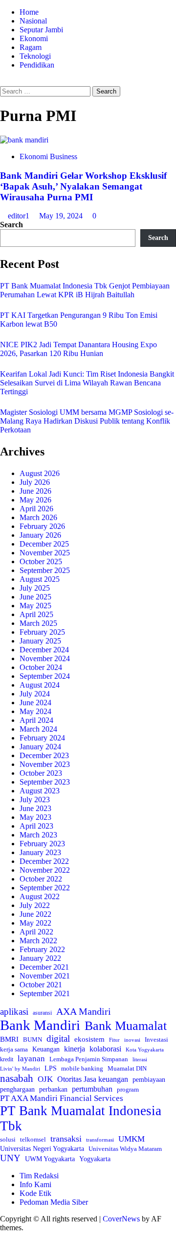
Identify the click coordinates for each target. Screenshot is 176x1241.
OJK (45, 1079)
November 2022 (45, 870)
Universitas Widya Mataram (125, 1148)
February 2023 (42, 843)
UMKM (131, 1139)
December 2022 (44, 861)
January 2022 (40, 958)
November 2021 (45, 976)
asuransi (42, 1013)
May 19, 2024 (62, 216)
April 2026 (36, 508)
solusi (8, 1139)
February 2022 (42, 949)
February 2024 (42, 738)
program (128, 1089)
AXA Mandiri (83, 1011)
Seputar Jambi (41, 29)
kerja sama (14, 1049)
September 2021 (45, 993)
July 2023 (35, 799)
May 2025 (35, 605)
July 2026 (35, 482)
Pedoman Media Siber (54, 1202)
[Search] (3, 81)
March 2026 (38, 517)
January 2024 (40, 746)
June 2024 (35, 702)
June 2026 (35, 491)
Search (11, 224)
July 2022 (35, 905)
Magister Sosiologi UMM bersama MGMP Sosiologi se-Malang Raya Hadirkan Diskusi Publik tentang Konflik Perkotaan (87, 421)
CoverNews (121, 1219)
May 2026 (35, 500)
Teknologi (35, 56)
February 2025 (42, 632)
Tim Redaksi (39, 1175)
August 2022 (40, 896)
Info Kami (35, 1184)
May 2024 (35, 711)
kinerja (74, 1048)
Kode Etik (35, 1193)
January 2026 (40, 535)
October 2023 (41, 773)
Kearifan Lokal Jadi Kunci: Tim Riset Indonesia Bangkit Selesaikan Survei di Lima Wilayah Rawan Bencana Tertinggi (87, 383)
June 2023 (35, 808)
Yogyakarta (94, 1159)
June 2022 (35, 914)
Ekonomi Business (48, 156)
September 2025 (45, 570)
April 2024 (36, 720)
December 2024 (44, 649)
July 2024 (35, 694)
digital (58, 1038)
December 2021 (44, 967)
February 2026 (42, 526)
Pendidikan (37, 65)
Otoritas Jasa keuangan (92, 1079)
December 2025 (44, 544)
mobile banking (82, 1068)
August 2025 (40, 579)
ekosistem (89, 1039)
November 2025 (45, 553)
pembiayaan (148, 1079)
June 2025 (35, 597)
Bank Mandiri (40, 1025)
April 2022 (36, 932)
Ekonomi (34, 38)
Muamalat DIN (127, 1068)
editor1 (19, 216)
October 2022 (41, 879)
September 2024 (45, 676)
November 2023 (45, 764)
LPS (50, 1068)
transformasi (100, 1140)
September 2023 (45, 782)
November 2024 (45, 658)
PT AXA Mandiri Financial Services (61, 1098)
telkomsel (33, 1139)
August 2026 (40, 473)
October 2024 (41, 667)
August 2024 (40, 685)
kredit (6, 1059)
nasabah (16, 1078)
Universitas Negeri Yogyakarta (42, 1148)
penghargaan (17, 1089)
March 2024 (38, 729)
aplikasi (14, 1011)
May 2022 (35, 923)
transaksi (66, 1139)
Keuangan (46, 1049)
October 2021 (41, 984)
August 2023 (40, 791)
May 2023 (35, 817)
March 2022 (38, 940)
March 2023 (38, 835)
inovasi (132, 1040)
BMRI (9, 1039)
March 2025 (38, 623)
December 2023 (44, 755)
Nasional (33, 21)
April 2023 (36, 826)
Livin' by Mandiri (20, 1069)
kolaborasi (105, 1049)
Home (29, 12)
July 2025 (35, 588)
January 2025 (40, 641)
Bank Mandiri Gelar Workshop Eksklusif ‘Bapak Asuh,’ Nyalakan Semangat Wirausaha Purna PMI (83, 186)
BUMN (32, 1039)
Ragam (31, 47)
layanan (31, 1058)
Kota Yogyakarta (145, 1049)
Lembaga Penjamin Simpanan (88, 1059)
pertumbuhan (92, 1089)
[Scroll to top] (3, 1236)
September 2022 (45, 887)
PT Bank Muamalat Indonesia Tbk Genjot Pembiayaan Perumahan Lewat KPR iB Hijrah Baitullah (85, 290)
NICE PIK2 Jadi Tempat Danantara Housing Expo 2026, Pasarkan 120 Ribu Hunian (78, 349)
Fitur (114, 1040)
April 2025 (36, 614)
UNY (10, 1158)
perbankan (53, 1089)
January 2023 (40, 852)
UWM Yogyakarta (50, 1159)
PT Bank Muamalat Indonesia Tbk (80, 1118)
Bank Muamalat (126, 1026)
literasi (139, 1059)
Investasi (156, 1039)
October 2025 (41, 561)
